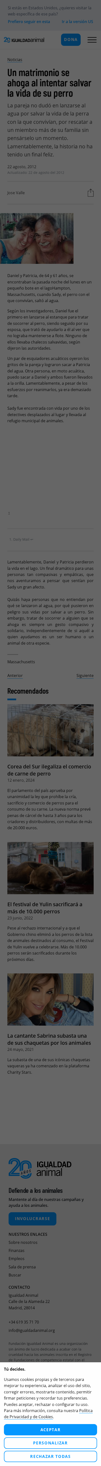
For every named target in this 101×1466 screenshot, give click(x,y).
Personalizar (50, 1443)
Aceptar (50, 1429)
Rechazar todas (50, 1456)
